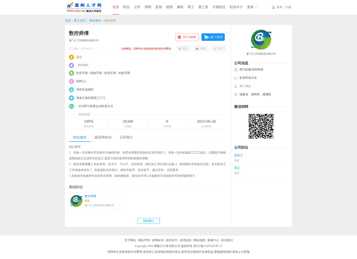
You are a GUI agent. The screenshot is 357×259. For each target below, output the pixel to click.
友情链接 (185, 240)
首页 (115, 7)
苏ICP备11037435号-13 (207, 246)
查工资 (203, 7)
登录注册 (284, 7)
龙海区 (267, 94)
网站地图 (199, 240)
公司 (137, 7)
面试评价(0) (103, 137)
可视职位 (219, 7)
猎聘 (148, 7)
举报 (184, 48)
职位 (126, 7)
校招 (169, 7)
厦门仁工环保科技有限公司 (84, 40)
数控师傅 (90, 196)
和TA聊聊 (189, 37)
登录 (81, 106)
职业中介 (236, 7)
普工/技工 (80, 20)
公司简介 (126, 137)
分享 (220, 48)
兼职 (180, 7)
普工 (237, 167)
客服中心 (213, 240)
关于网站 (130, 240)
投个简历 (216, 37)
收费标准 (158, 240)
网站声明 (144, 240)
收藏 (202, 48)
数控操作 (95, 20)
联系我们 (227, 240)
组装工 (238, 155)
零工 (191, 7)
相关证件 (171, 240)
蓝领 (158, 7)
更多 (250, 7)
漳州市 (255, 94)
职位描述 (79, 137)
